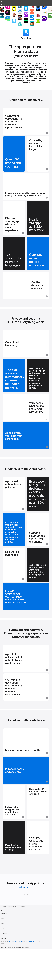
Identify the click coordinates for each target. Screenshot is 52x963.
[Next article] (28, 895)
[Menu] (50, 1)
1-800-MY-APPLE (32, 941)
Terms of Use (10, 947)
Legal (23, 947)
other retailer (19, 941)
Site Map (27, 947)
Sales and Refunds (17, 947)
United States (3, 943)
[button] (44, 1)
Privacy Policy (3, 947)
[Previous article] (24, 895)
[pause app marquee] (49, 865)
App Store (4, 5)
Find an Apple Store (12, 941)
